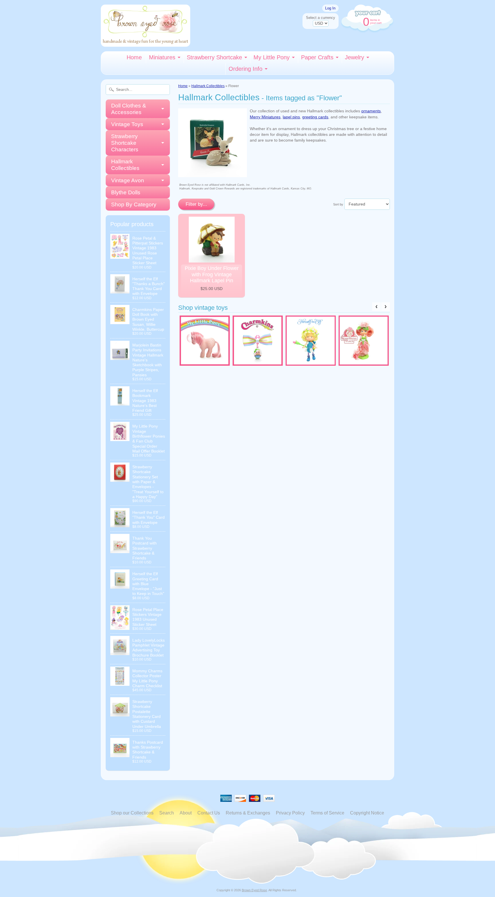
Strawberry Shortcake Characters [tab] (124, 142)
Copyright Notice (367, 812)
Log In (330, 8)
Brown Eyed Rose (254, 890)
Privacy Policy (290, 812)
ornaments (371, 111)
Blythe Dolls (125, 192)
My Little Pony (272, 57)
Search (166, 812)
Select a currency (320, 17)
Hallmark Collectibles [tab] (125, 164)
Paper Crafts (317, 57)
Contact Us (208, 812)
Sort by (338, 204)
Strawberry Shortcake (214, 57)
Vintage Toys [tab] (127, 124)
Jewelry (354, 57)
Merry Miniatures (265, 117)
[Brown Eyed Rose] (145, 43)
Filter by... (196, 204)
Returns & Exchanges (248, 812)
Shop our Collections (132, 812)
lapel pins (291, 117)
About (186, 812)
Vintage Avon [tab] (127, 180)
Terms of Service (327, 812)
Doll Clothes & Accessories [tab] (128, 109)
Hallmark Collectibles (208, 86)
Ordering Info (245, 69)
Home (134, 57)
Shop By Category (133, 204)
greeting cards (315, 117)
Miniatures (162, 57)
